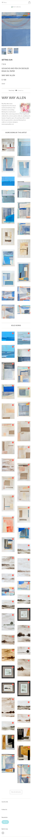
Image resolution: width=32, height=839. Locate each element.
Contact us (20, 90)
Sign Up (5, 822)
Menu (5, 2)
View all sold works (16, 792)
